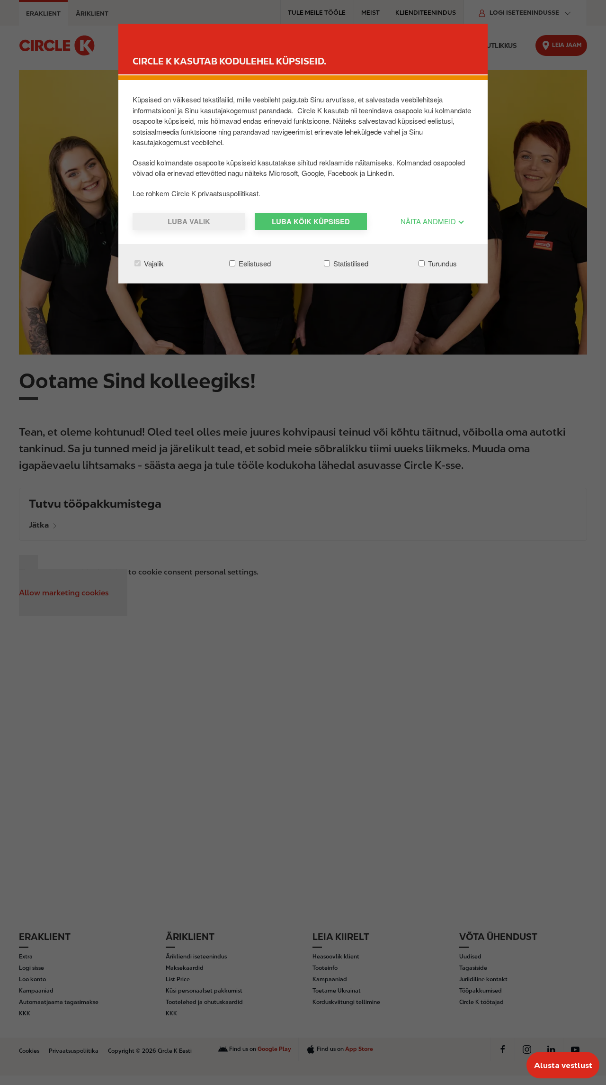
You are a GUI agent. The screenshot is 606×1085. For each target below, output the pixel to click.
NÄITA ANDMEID (429, 221)
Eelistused (254, 263)
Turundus (441, 263)
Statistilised (349, 263)
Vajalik (153, 263)
